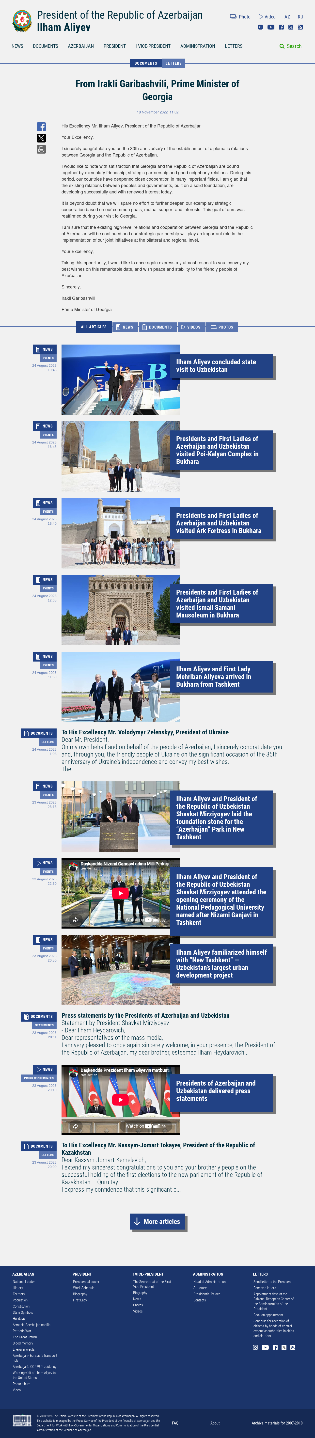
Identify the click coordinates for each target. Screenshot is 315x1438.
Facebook (281, 27)
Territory (19, 1294)
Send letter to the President (272, 1282)
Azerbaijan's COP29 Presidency (34, 1366)
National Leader (24, 1282)
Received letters (264, 1288)
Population (20, 1300)
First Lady (80, 1300)
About (215, 1423)
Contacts (199, 1300)
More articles (162, 1221)
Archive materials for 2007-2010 (277, 1423)
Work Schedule (83, 1288)
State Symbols (23, 1312)
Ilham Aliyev (64, 27)
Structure (200, 1288)
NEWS (17, 46)
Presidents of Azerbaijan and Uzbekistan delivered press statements (216, 1091)
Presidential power (86, 1282)
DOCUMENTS (45, 46)
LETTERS (233, 46)
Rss (300, 27)
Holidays (19, 1318)
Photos (138, 1305)
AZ (287, 17)
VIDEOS (194, 327)
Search (294, 46)
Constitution (21, 1306)
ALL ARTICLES (94, 327)
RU (300, 17)
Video (270, 17)
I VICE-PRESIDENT (153, 46)
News (137, 1299)
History (18, 1288)
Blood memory (23, 1343)
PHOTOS (226, 327)
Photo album (21, 1384)
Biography (80, 1294)
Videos (138, 1311)
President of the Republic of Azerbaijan (120, 15)
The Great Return (25, 1337)
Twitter (290, 27)
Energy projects (24, 1349)
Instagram (260, 27)
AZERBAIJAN (81, 46)
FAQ (175, 1423)
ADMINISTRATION (197, 46)
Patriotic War (22, 1331)
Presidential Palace (206, 1294)
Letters (174, 63)
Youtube (271, 27)
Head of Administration (209, 1282)
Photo (245, 17)
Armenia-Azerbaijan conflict (32, 1325)
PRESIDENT (115, 46)
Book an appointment (268, 1315)
